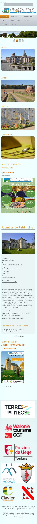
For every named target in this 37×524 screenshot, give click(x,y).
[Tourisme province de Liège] (18, 452)
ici (9, 175)
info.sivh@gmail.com (8, 277)
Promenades (28, 16)
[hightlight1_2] (18, 91)
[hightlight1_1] (18, 60)
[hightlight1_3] (18, 119)
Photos (26, 20)
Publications (15, 20)
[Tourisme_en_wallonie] (18, 431)
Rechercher (3, 2)
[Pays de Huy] (18, 409)
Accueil (4, 16)
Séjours (4, 20)
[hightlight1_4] (18, 148)
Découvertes (15, 16)
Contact (14, 24)
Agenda (4, 24)
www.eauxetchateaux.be (9, 282)
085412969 (5, 273)
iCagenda (21, 336)
